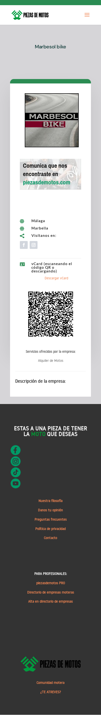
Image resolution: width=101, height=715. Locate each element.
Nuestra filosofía (50, 501)
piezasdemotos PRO (50, 583)
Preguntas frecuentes (51, 519)
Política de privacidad (50, 528)
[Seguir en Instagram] (34, 245)
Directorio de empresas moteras (50, 592)
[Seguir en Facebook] (24, 245)
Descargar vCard (56, 278)
